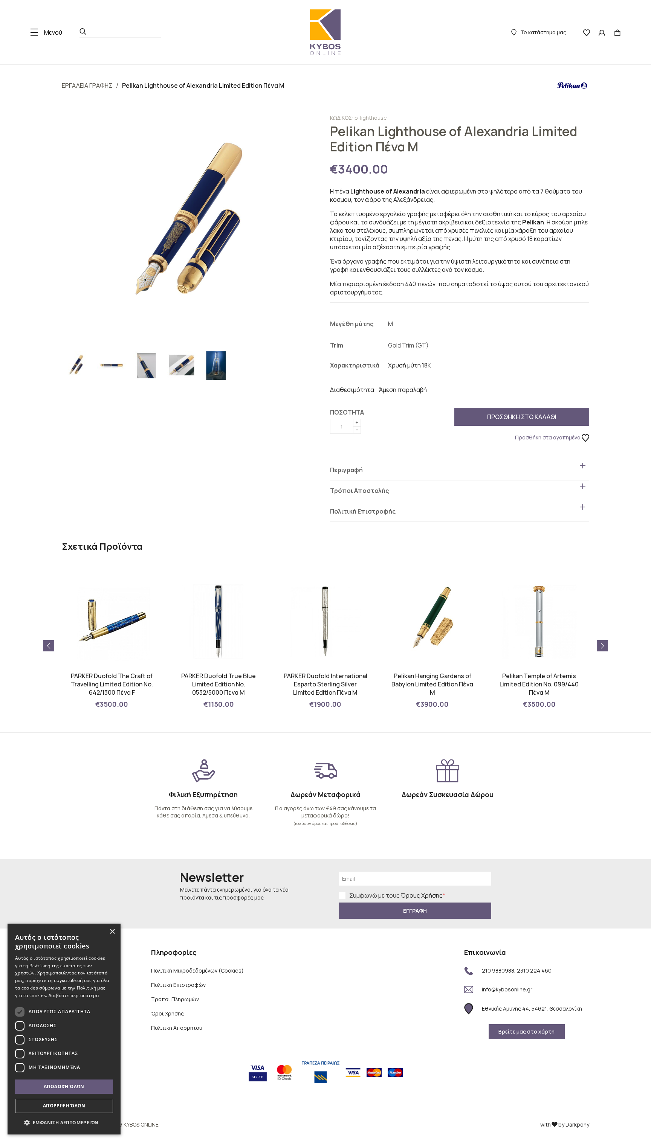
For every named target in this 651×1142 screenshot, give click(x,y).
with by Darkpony (564, 1124)
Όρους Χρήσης (422, 895)
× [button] (112, 932)
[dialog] (64, 1029)
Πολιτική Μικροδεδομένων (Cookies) (197, 970)
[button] (602, 645)
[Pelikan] (572, 85)
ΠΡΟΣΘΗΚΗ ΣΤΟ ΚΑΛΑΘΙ (521, 417)
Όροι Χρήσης (167, 1013)
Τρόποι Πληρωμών (175, 999)
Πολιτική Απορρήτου (176, 1027)
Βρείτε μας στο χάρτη (526, 1031)
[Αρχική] (325, 32)
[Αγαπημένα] (586, 32)
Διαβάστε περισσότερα (74, 995)
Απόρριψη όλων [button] (64, 1105)
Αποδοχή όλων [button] (64, 1086)
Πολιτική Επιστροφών (178, 984)
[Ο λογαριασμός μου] (602, 32)
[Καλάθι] (617, 32)
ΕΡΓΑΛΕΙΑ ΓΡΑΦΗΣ (87, 85)
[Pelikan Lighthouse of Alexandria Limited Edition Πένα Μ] (191, 228)
